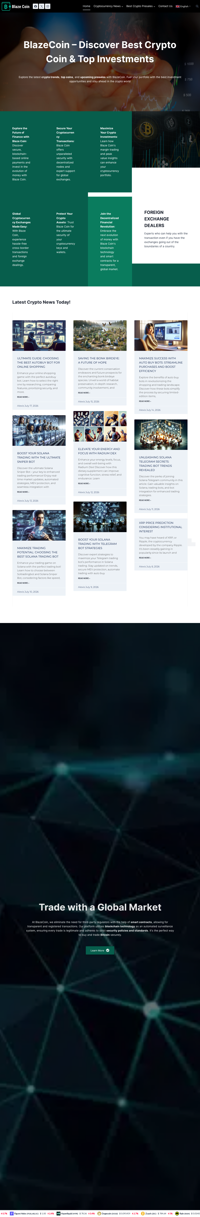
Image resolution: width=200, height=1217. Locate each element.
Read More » (23, 397)
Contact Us (165, 6)
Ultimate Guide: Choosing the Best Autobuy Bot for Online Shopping (38, 363)
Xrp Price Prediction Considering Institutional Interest (160, 527)
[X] (41, 6)
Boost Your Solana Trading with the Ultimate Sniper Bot (38, 457)
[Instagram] (47, 6)
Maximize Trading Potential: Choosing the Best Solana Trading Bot (37, 552)
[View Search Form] (197, 6)
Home (86, 6)
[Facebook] (35, 6)
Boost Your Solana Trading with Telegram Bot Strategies (97, 544)
